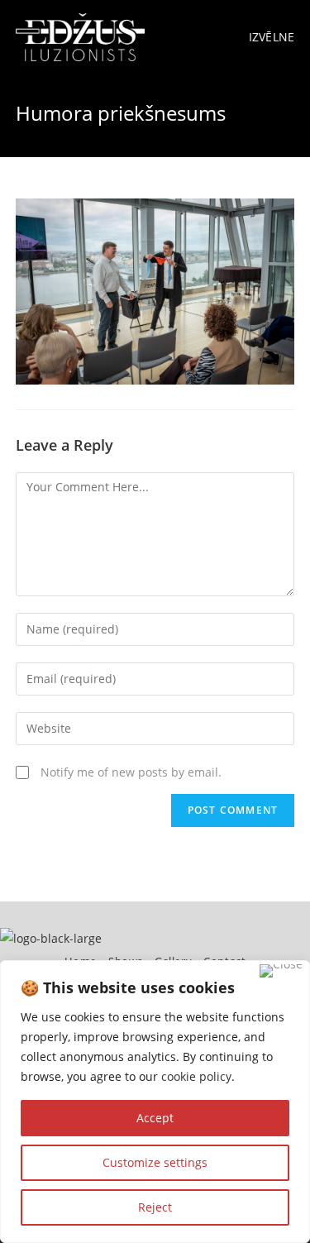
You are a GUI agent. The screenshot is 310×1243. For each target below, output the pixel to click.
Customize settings (155, 1162)
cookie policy (196, 1076)
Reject (155, 1207)
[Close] (281, 971)
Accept (155, 1118)
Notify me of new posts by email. (131, 772)
